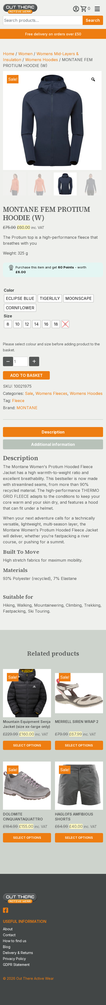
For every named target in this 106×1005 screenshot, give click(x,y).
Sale (29, 393)
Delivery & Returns (18, 953)
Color (9, 290)
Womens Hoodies (41, 59)
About (8, 929)
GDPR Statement (16, 964)
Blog (6, 947)
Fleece (18, 400)
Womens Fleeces (51, 393)
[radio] (20, 298)
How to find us (14, 941)
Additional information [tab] (53, 444)
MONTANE (27, 407)
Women (25, 53)
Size (8, 315)
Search (93, 20)
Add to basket (26, 375)
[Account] (76, 8)
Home (8, 53)
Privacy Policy (14, 959)
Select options (27, 745)
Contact (9, 935)
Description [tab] (53, 432)
